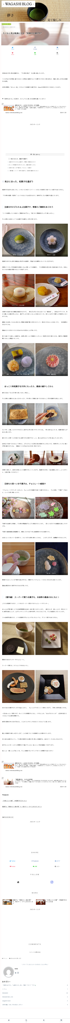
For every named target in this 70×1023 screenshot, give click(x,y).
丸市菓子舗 (20, 255)
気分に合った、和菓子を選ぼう (19, 159)
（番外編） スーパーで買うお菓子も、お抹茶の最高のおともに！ (24, 170)
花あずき (20, 423)
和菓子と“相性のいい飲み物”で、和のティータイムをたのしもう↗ (22, 806)
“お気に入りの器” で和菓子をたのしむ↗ (14, 801)
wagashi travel (35, 1001)
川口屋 (14, 463)
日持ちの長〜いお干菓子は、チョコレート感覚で (20, 167)
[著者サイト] (18, 882)
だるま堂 (22, 305)
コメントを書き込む (35, 952)
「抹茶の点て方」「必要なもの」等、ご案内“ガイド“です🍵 (35, 985)
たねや (20, 573)
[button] (64, 474)
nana (16, 968)
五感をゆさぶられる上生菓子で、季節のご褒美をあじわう (22, 162)
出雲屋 (58, 463)
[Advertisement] (35, 61)
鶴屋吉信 (53, 374)
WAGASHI (35, 993)
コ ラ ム (35, 989)
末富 (54, 255)
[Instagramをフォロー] (52, 882)
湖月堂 (51, 517)
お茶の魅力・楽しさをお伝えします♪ (35, 1004)
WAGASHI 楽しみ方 (8, 817)
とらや (55, 305)
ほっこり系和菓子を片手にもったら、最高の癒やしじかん (22, 165)
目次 (34, 154)
